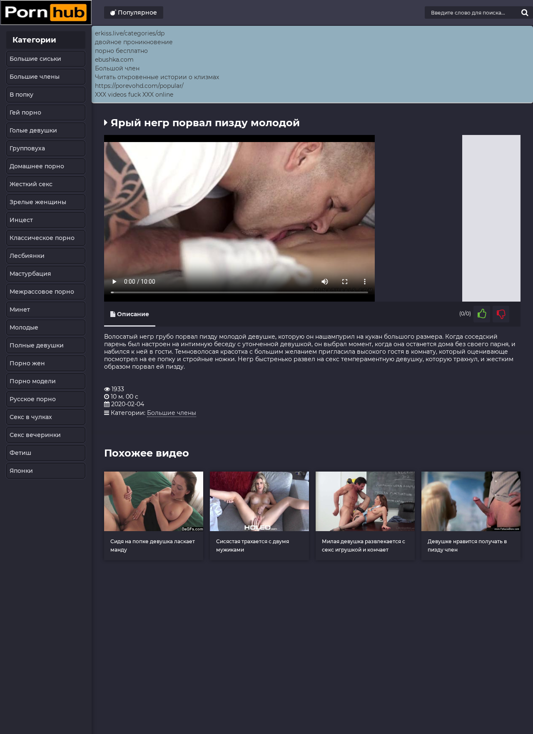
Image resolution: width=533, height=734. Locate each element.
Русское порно (33, 399)
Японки (21, 470)
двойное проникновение (134, 42)
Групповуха (27, 148)
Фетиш (20, 453)
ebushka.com (114, 59)
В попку (21, 94)
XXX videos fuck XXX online (134, 94)
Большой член (117, 68)
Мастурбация (30, 273)
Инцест (21, 220)
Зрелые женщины (38, 202)
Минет (20, 309)
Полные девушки (37, 345)
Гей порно (25, 112)
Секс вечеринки (35, 435)
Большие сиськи (35, 58)
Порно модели (33, 381)
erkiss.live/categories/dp (129, 33)
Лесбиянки (27, 256)
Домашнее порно (37, 166)
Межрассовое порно (42, 291)
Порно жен (27, 363)
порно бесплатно (121, 51)
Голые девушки (33, 130)
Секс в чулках (31, 417)
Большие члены (35, 76)
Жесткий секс (31, 184)
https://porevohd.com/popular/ (139, 86)
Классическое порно (42, 238)
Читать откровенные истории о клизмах (157, 77)
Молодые (24, 327)
